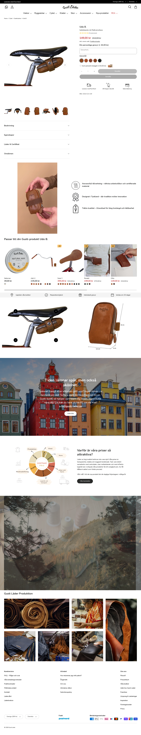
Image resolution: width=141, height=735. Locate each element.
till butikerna (57, 556)
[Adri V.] (44, 260)
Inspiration (124, 700)
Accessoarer (85, 13)
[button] (6, 7)
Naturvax (7, 278)
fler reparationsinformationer (78, 556)
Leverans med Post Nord (12, 2)
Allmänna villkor (66, 688)
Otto (112, 278)
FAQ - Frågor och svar (12, 675)
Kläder (63, 13)
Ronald (86, 278)
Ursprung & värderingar (128, 696)
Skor (73, 13)
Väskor (26, 13)
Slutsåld (117, 71)
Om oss (63, 684)
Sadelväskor (17, 18)
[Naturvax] (17, 260)
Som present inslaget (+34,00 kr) (94, 66)
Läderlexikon (8, 700)
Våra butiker (124, 684)
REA (113, 13)
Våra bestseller (85, 481)
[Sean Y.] (70, 260)
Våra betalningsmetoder (13, 680)
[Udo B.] (81, 61)
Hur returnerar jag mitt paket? (71, 675)
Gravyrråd (82, 56)
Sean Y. (60, 278)
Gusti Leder (12, 727)
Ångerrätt (63, 680)
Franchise (123, 692)
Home (6, 18)
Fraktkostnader (95, 41)
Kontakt (7, 692)
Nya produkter (102, 13)
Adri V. (33, 278)
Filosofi (123, 675)
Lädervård (70, 413)
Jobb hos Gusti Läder (127, 688)
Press (122, 709)
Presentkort (124, 680)
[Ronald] (97, 260)
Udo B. (25, 18)
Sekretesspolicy (66, 692)
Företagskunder (126, 704)
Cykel (52, 13)
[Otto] (124, 260)
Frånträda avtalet (10, 688)
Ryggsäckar (39, 13)
